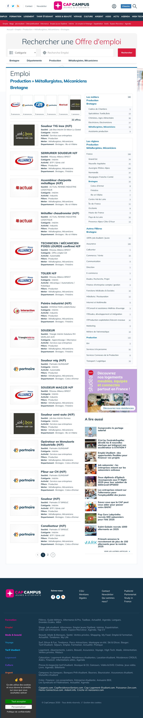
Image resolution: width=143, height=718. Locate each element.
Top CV (101, 629)
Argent (99, 16)
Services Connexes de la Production (108, 355)
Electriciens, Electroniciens (110, 122)
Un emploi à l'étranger (83, 24)
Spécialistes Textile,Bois (110, 113)
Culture (88, 16)
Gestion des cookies (92, 702)
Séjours (58, 644)
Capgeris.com (46, 687)
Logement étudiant (61, 657)
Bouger (124, 642)
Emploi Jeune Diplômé (58, 24)
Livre (41, 667)
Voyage (78, 16)
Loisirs (69, 650)
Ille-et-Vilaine (111, 195)
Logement (29, 16)
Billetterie (60, 667)
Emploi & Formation (122, 634)
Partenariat (130, 594)
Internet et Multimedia (108, 302)
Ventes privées (81, 634)
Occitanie (110, 208)
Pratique (98, 644)
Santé (69, 634)
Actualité (96, 619)
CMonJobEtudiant (32, 24)
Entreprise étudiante (85, 680)
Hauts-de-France (110, 212)
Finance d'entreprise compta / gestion (108, 285)
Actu (116, 16)
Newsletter (42, 6)
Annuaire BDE (104, 680)
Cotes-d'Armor (111, 186)
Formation (15, 16)
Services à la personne (108, 349)
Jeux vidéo (130, 665)
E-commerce (108, 273)
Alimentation (130, 650)
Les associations (64, 680)
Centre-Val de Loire (110, 199)
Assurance (108, 243)
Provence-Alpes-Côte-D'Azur (110, 221)
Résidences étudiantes (84, 657)
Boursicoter (104, 672)
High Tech (137, 16)
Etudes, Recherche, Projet (108, 279)
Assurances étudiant (122, 672)
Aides (42, 659)
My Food (106, 634)
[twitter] (13, 6)
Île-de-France (110, 203)
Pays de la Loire (110, 217)
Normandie (110, 172)
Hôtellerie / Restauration (108, 296)
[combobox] (15, 60)
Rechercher (126, 52)
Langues (116, 619)
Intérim (71, 24)
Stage (11, 24)
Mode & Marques (56, 634)
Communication (108, 261)
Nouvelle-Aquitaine (110, 163)
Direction (108, 267)
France (108, 154)
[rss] (18, 6)
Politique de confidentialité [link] (18, 711)
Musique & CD (81, 665)
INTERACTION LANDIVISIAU (62, 307)
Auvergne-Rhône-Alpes (110, 168)
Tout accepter (18, 701)
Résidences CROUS (126, 657)
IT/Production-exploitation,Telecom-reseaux (108, 320)
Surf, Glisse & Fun (48, 642)
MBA (58, 622)
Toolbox (86, 619)
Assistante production (110, 131)
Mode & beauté (63, 16)
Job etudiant (19, 24)
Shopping (95, 634)
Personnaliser (19, 706)
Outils (106, 24)
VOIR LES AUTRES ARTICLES (117, 551)
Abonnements (57, 650)
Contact (28, 6)
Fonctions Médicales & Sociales (108, 290)
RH (108, 343)
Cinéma (119, 665)
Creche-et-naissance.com (90, 690)
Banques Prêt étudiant (75, 672)
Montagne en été (97, 642)
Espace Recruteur (116, 24)
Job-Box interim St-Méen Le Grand (65, 129)
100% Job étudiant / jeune (108, 238)
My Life (64, 637)
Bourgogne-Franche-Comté (110, 177)
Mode (119, 650)
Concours (94, 665)
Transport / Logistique (108, 361)
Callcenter (108, 249)
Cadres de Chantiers (110, 109)
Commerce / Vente (108, 255)
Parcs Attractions (78, 642)
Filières (42, 619)
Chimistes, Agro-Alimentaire (110, 118)
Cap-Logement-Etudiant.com (99, 687)
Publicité (128, 590)
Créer (41, 680)
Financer (50, 659)
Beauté (42, 634)
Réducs (59, 652)
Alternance (44, 24)
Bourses (92, 672)
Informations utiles (65, 659)
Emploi (3, 16)
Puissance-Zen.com (126, 687)
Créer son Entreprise (49, 629)
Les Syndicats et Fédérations (54, 682)
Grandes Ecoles (47, 622)
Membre (115, 6)
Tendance (54, 637)
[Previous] (38, 555)
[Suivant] (53, 555)
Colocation (44, 657)
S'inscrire (126, 6)
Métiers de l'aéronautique (108, 331)
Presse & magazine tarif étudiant (56, 665)
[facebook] (8, 6)
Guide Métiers (54, 619)
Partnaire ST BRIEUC (58, 502)
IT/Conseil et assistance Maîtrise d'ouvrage (108, 308)
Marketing (108, 326)
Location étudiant (106, 657)
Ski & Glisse (114, 642)
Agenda (125, 16)
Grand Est (110, 159)
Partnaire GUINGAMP (59, 364)
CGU (81, 590)
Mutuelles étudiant (48, 674)
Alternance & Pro (72, 619)
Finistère (111, 190)
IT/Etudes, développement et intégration (108, 314)
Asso (108, 16)
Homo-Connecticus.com (51, 690)
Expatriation (98, 24)
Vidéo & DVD (107, 665)
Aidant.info (70, 690)
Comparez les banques (50, 672)
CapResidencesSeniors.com (68, 687)
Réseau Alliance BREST (60, 156)
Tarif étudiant (45, 16)
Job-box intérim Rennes (60, 418)
